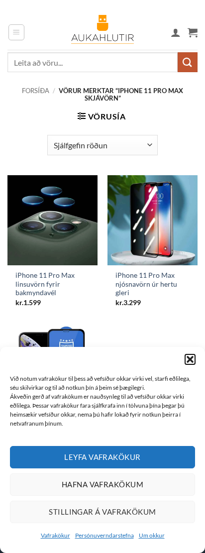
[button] (190, 359)
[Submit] (188, 62)
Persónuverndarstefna (104, 535)
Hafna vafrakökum (102, 484)
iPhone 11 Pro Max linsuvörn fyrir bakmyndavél (45, 284)
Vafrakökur (55, 535)
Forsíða (35, 91)
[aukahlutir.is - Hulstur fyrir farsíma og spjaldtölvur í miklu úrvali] (102, 32)
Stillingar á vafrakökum (102, 511)
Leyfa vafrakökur (102, 456)
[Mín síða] (176, 32)
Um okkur (152, 535)
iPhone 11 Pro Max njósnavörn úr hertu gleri (146, 284)
